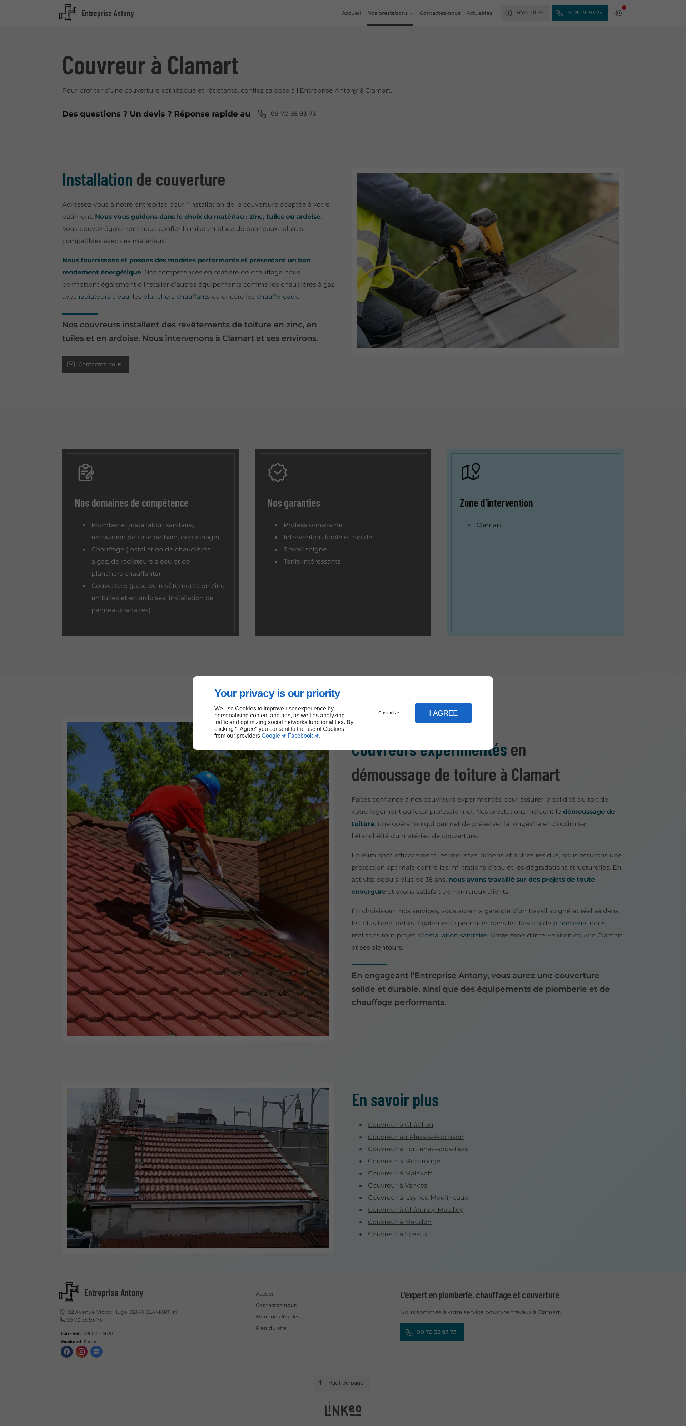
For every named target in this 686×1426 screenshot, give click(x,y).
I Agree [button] (443, 713)
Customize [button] (388, 713)
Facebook (300, 736)
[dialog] (343, 713)
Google (271, 736)
